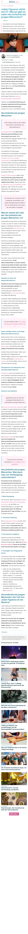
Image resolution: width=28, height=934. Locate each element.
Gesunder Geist (5, 660)
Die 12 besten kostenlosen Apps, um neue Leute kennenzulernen (13, 768)
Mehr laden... (14, 814)
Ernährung (4, 786)
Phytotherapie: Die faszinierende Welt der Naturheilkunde (12, 809)
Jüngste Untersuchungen (8, 175)
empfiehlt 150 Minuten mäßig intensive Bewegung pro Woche (13, 502)
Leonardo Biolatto (15, 57)
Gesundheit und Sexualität (8, 724)
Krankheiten (10, 5)
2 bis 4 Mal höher (16, 293)
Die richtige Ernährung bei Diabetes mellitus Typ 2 (15, 324)
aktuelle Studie (8, 437)
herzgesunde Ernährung (11, 521)
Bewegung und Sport (6, 703)
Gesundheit (3, 5)
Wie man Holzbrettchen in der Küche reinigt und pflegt (14, 748)
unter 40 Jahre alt (18, 228)
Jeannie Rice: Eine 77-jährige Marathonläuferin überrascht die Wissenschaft (12, 685)
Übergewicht (5, 373)
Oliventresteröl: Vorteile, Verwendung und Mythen (10, 789)
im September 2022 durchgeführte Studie (13, 184)
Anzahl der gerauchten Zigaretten (13, 407)
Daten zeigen (5, 346)
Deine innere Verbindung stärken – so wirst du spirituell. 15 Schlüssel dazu (13, 663)
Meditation (9, 590)
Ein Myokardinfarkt (6, 132)
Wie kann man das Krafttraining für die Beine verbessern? (13, 706)
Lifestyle (3, 766)
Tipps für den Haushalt (7, 746)
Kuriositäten (4, 681)
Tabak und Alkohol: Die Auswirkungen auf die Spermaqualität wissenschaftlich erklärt (12, 727)
